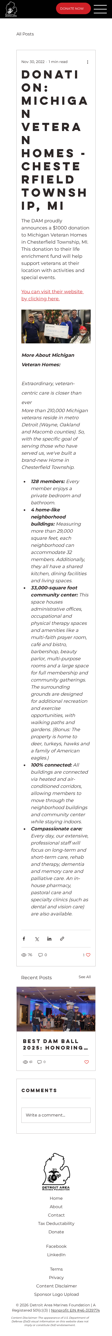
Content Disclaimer (56, 1285)
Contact (56, 1215)
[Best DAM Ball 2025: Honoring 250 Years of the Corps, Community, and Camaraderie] (56, 1009)
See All (85, 977)
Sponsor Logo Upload (56, 1294)
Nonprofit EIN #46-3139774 (75, 1310)
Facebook (56, 1246)
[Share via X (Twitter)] (36, 938)
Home (56, 1198)
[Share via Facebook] (23, 938)
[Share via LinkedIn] (49, 938)
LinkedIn (56, 1254)
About (56, 1206)
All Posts (25, 34)
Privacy (56, 1277)
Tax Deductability (56, 1223)
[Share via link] (62, 938)
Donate (56, 1231)
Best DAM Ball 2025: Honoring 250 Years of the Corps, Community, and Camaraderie (56, 1044)
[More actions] (87, 62)
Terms (56, 1269)
